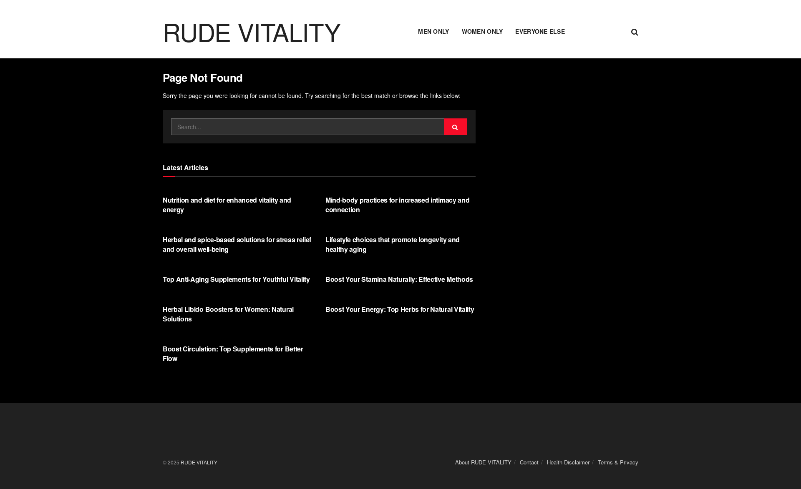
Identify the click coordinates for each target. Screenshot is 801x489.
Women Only (482, 31)
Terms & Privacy (618, 462)
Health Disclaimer (568, 462)
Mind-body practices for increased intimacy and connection (397, 204)
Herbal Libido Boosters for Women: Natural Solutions (228, 313)
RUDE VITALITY (251, 31)
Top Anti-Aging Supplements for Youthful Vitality (236, 279)
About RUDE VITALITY (483, 462)
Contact (529, 462)
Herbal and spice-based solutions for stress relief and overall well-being (237, 244)
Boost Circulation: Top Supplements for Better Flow (233, 353)
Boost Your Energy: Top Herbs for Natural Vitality (399, 309)
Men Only (433, 31)
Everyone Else (540, 31)
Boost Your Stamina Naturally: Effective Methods (399, 279)
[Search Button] (634, 31)
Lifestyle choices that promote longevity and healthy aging (392, 244)
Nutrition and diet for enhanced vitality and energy (227, 204)
